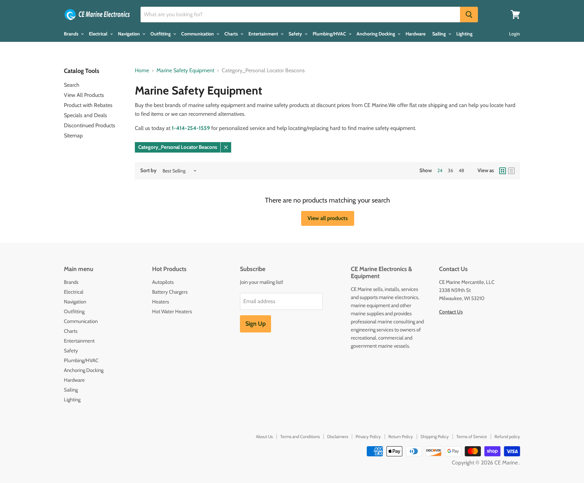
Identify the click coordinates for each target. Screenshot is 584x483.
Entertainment (263, 34)
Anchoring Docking (376, 34)
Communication (198, 34)
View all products (328, 218)
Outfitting (161, 34)
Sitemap (73, 135)
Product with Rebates (88, 105)
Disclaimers (337, 436)
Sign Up (255, 323)
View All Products (84, 95)
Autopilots (163, 282)
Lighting (464, 34)
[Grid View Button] (502, 170)
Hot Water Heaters (172, 311)
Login (514, 34)
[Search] (469, 14)
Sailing (439, 34)
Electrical (98, 34)
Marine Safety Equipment (185, 71)
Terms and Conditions (300, 436)
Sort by (148, 170)
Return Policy (400, 436)
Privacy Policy (368, 436)
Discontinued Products (89, 125)
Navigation (129, 34)
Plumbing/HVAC (330, 34)
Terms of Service (471, 436)
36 (450, 170)
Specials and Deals (85, 115)
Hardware (415, 34)
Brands (71, 34)
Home (142, 71)
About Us (264, 436)
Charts (231, 34)
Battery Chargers (170, 292)
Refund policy (507, 436)
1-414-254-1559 (191, 128)
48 (461, 170)
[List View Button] (511, 170)
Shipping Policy (434, 436)
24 (439, 170)
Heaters (160, 302)
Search (71, 85)
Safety (296, 34)
